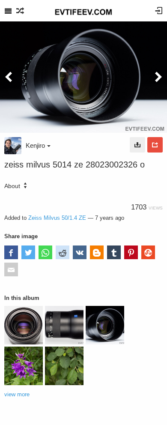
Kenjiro (35, 145)
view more (17, 394)
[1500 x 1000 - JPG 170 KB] (137, 145)
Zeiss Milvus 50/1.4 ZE (57, 218)
